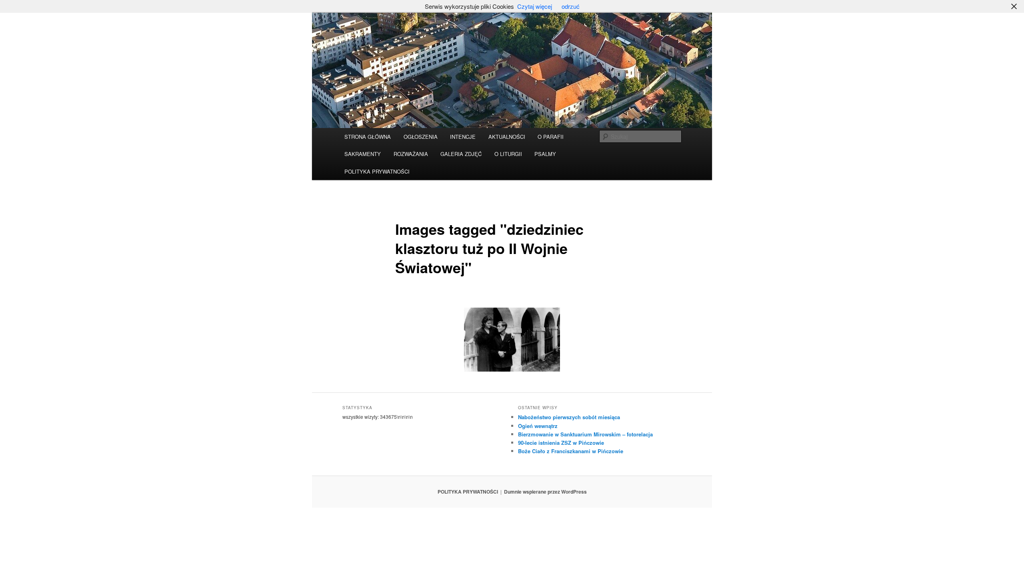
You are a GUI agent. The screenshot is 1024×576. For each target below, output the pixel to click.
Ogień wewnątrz (538, 426)
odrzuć (571, 6)
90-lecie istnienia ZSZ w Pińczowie (561, 442)
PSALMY (545, 154)
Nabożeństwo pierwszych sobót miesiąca (569, 417)
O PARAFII (551, 136)
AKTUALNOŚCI (506, 136)
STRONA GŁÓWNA (367, 136)
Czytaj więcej (534, 6)
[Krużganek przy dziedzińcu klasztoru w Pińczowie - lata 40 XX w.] (512, 340)
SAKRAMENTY (362, 154)
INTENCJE (463, 136)
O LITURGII (508, 154)
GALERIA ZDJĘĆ (461, 154)
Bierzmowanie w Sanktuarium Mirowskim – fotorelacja (585, 434)
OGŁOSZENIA (421, 136)
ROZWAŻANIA (411, 154)
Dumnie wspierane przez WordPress (545, 491)
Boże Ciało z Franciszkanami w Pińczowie (570, 451)
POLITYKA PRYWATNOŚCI (377, 171)
